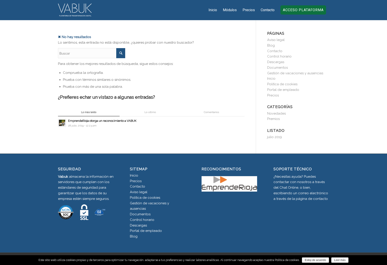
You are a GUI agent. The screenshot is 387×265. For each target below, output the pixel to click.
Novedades (276, 113)
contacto (320, 199)
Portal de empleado (283, 90)
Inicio (271, 79)
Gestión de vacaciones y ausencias (295, 73)
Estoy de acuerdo (315, 260)
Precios (273, 95)
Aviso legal (276, 40)
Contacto (274, 51)
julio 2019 (274, 137)
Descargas (275, 62)
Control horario (279, 56)
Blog (271, 45)
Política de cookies (282, 84)
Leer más (340, 260)
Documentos (277, 68)
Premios (273, 119)
